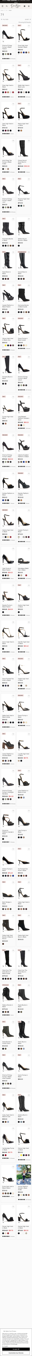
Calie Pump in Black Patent (6, 569)
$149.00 (5, 381)
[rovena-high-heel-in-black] (19, 206)
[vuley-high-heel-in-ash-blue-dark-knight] (8, 1122)
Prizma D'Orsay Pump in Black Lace (7, 200)
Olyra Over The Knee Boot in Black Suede (6, 971)
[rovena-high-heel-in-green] (21, 206)
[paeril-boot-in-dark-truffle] (5, 279)
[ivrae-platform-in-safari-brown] (21, 797)
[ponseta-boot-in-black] (3, 384)
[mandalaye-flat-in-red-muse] (26, 575)
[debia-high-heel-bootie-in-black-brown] (3, 944)
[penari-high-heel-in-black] (3, 1233)
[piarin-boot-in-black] (19, 1049)
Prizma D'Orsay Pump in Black (7, 455)
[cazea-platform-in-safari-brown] (3, 761)
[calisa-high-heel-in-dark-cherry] (26, 909)
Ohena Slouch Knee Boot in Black (22, 162)
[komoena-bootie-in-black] (3, 246)
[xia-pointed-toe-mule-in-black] (21, 876)
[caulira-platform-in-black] (3, 312)
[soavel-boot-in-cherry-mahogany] (21, 279)
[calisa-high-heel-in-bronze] (24, 909)
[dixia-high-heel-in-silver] (10, 92)
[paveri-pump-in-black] (21, 345)
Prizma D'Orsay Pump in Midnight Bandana (8, 792)
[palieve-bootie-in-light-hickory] (5, 1012)
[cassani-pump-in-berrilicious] (29, 537)
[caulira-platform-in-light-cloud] (5, 312)
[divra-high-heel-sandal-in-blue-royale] (24, 52)
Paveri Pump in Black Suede (23, 339)
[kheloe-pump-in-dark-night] (5, 876)
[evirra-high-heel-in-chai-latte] (3, 1193)
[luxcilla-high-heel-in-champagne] (19, 761)
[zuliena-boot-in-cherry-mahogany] (24, 1122)
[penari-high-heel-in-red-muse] (8, 1233)
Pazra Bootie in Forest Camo (7, 1042)
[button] (13, 25)
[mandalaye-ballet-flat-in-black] (19, 575)
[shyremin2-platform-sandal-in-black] (3, 839)
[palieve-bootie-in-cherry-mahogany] (8, 1012)
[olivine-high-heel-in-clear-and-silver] (3, 345)
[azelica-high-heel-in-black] (19, 612)
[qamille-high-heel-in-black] (19, 649)
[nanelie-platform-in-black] (19, 500)
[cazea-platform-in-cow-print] (8, 761)
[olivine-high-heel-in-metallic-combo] (13, 345)
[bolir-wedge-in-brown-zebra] (5, 909)
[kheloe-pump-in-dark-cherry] (8, 876)
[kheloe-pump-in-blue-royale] (13, 876)
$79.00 (20, 203)
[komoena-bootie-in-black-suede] (5, 246)
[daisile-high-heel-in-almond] (19, 686)
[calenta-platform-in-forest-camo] (21, 462)
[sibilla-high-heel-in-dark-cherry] (19, 92)
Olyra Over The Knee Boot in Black (22, 971)
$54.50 (11, 796)
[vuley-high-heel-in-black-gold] (3, 1122)
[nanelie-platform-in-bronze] (21, 500)
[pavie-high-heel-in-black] (3, 686)
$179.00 (5, 976)
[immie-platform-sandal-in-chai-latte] (29, 1195)
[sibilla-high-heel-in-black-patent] (26, 92)
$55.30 (26, 1230)
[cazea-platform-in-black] (10, 761)
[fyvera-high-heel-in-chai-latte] (5, 423)
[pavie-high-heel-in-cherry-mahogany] (8, 686)
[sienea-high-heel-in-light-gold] (26, 1233)
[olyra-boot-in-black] (5, 979)
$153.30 (27, 166)
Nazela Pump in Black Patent (7, 606)
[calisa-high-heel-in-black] (19, 909)
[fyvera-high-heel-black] (3, 423)
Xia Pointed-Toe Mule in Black (23, 869)
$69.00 (10, 459)
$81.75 (11, 1230)
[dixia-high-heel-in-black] (3, 92)
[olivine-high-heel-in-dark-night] (8, 345)
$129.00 (20, 497)
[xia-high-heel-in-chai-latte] (24, 876)
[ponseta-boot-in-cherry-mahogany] (5, 384)
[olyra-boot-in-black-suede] (3, 979)
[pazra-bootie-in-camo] (21, 1012)
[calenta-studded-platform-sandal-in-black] (29, 462)
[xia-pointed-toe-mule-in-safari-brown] (19, 876)
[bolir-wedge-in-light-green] (10, 909)
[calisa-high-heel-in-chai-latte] (21, 909)
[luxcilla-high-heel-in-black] (21, 761)
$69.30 (10, 609)
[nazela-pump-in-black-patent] (3, 612)
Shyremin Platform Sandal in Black (8, 832)
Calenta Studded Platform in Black (23, 455)
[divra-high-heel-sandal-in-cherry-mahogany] (26, 52)
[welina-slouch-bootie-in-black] (19, 246)
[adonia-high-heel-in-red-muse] (10, 537)
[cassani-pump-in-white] (21, 537)
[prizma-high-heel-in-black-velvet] (13, 54)
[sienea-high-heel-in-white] (24, 1233)
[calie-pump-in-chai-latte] (8, 575)
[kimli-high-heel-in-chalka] (5, 169)
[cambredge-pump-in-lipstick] (5, 1155)
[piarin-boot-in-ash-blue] (24, 1049)
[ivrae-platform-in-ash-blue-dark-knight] (24, 797)
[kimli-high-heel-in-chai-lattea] (8, 169)
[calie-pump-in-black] (3, 575)
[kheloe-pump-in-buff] (10, 876)
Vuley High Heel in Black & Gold (8, 1115)
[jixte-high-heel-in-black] (10, 130)
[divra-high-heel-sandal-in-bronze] (21, 52)
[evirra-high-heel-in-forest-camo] (8, 1193)
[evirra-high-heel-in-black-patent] (10, 1193)
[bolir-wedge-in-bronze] (8, 909)
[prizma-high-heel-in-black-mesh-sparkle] (10, 54)
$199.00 (20, 1046)
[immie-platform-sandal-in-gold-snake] (21, 1195)
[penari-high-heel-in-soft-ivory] (5, 1233)
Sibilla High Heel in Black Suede (8, 716)
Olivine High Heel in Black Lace (7, 339)
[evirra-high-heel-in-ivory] (13, 1193)
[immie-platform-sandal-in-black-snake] (19, 1195)
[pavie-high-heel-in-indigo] (5, 686)
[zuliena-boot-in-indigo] (21, 1122)
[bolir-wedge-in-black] (3, 909)
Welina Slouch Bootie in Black (22, 239)
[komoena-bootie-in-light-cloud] (8, 246)
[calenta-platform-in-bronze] (26, 462)
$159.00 (5, 276)
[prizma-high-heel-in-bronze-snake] (8, 54)
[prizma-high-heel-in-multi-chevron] (5, 54)
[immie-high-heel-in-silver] (24, 1195)
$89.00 (4, 51)
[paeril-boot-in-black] (3, 279)
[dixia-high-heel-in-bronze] (8, 92)
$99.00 (20, 89)
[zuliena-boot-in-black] (19, 1122)
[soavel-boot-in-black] (19, 279)
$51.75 (26, 758)
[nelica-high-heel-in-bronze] (21, 130)
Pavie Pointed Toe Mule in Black (8, 679)
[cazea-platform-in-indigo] (5, 761)
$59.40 (26, 646)
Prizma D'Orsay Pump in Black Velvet (23, 378)
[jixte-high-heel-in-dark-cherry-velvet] (5, 130)
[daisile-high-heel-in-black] (21, 686)
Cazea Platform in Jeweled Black (7, 754)
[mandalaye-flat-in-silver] (24, 575)
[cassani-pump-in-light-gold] (19, 537)
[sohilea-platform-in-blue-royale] (3, 500)
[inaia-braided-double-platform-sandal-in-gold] (24, 425)
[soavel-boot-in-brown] (24, 279)
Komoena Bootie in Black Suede (23, 306)
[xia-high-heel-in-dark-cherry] (26, 876)
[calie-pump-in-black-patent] (5, 575)
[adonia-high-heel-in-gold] (8, 537)
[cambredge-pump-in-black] (3, 1155)
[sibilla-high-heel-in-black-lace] (21, 92)
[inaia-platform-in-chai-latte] (19, 425)
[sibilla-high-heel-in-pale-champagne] (24, 92)
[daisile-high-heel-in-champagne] (26, 686)
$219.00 (20, 166)
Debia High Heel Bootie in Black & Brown (7, 937)
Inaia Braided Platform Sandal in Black (23, 418)
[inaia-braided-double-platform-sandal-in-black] (21, 425)
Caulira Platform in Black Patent (8, 306)
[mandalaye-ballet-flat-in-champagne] (21, 575)
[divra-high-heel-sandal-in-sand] (29, 52)
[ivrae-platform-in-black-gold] (19, 797)
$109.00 (5, 243)
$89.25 (26, 422)
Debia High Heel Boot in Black (23, 936)
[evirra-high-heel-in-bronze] (5, 1193)
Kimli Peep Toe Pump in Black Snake (7, 162)
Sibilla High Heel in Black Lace (23, 86)
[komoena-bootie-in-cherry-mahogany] (13, 246)
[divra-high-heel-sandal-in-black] (19, 52)
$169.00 (20, 276)
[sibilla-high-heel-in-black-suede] (29, 92)
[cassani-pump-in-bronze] (26, 537)
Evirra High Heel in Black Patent (8, 1187)
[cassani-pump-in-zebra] (24, 537)
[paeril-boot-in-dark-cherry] (8, 279)
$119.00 (20, 128)
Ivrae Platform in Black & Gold (23, 791)
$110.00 (4, 128)
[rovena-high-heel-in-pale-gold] (24, 206)
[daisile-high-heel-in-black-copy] (24, 686)
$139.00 (5, 758)
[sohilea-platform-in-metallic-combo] (5, 500)
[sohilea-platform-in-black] (8, 500)
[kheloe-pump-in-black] (3, 876)
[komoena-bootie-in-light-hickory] (10, 246)
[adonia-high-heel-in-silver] (3, 537)
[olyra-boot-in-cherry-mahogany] (10, 979)
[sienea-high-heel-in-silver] (21, 1233)
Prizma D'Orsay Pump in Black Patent (7, 47)
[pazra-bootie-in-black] (19, 1012)
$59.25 (10, 572)
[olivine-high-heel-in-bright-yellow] (5, 345)
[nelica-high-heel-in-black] (19, 130)
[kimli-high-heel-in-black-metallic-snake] (3, 169)
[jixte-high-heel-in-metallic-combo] (8, 130)
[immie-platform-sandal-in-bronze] (26, 1195)
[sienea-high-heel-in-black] (19, 1233)
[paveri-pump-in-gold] (26, 345)
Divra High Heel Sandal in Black (23, 46)
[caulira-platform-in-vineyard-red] (8, 312)
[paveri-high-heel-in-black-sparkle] (19, 345)
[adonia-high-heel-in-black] (5, 537)
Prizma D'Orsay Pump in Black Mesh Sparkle (7, 1076)
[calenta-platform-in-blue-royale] (24, 462)
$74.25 (10, 873)
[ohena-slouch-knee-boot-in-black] (19, 169)
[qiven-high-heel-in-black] (3, 649)
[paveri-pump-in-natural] (24, 345)
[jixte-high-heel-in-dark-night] (3, 130)
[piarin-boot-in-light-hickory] (21, 1049)
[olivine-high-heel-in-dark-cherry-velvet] (10, 345)
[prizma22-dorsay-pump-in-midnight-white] (3, 54)
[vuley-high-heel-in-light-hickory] (5, 1122)
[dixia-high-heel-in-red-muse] (13, 92)
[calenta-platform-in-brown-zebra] (19, 462)
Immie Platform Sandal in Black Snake (23, 1188)
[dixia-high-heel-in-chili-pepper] (5, 92)
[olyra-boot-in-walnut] (8, 979)
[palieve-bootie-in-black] (3, 1012)
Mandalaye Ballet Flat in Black (23, 569)
